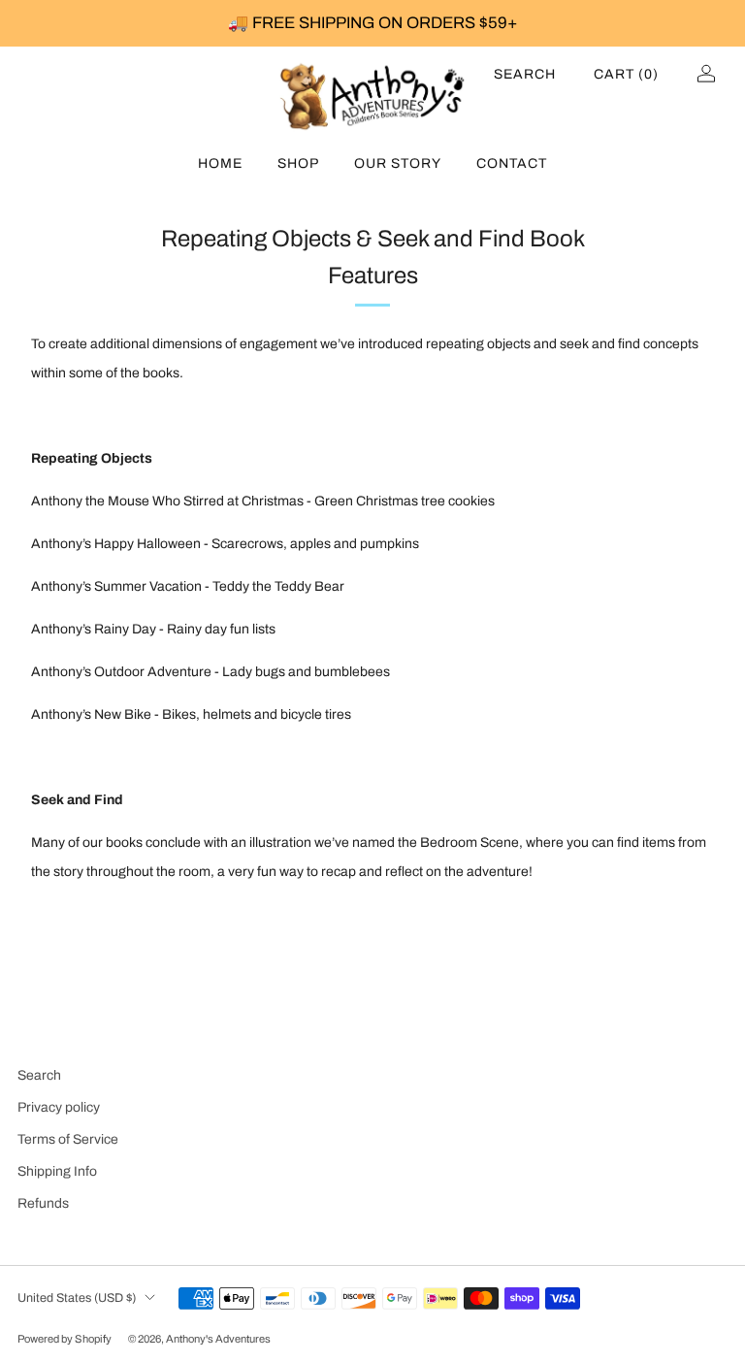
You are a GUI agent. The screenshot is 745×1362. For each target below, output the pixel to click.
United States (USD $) (76, 1298)
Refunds (43, 1203)
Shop (298, 163)
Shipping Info (57, 1171)
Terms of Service (67, 1139)
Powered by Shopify (64, 1339)
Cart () (626, 74)
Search (525, 74)
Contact (511, 163)
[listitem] (372, 23)
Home (220, 163)
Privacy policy (58, 1107)
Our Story (397, 163)
